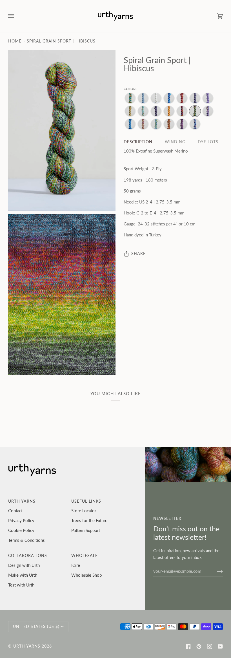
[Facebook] (188, 646)
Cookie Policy (21, 530)
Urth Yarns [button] (21, 501)
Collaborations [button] (27, 555)
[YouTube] (220, 646)
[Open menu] (16, 16)
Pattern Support (85, 530)
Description (138, 142)
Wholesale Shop (86, 575)
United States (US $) (36, 626)
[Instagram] (209, 646)
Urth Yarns (26, 646)
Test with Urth (21, 584)
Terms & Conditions (26, 540)
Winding (175, 142)
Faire (75, 565)
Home (14, 41)
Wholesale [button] (84, 555)
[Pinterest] (198, 646)
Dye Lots (208, 142)
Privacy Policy (21, 520)
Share (138, 253)
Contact (15, 510)
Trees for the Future (89, 520)
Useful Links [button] (86, 501)
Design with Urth (24, 565)
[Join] (215, 571)
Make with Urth (22, 575)
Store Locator (83, 510)
